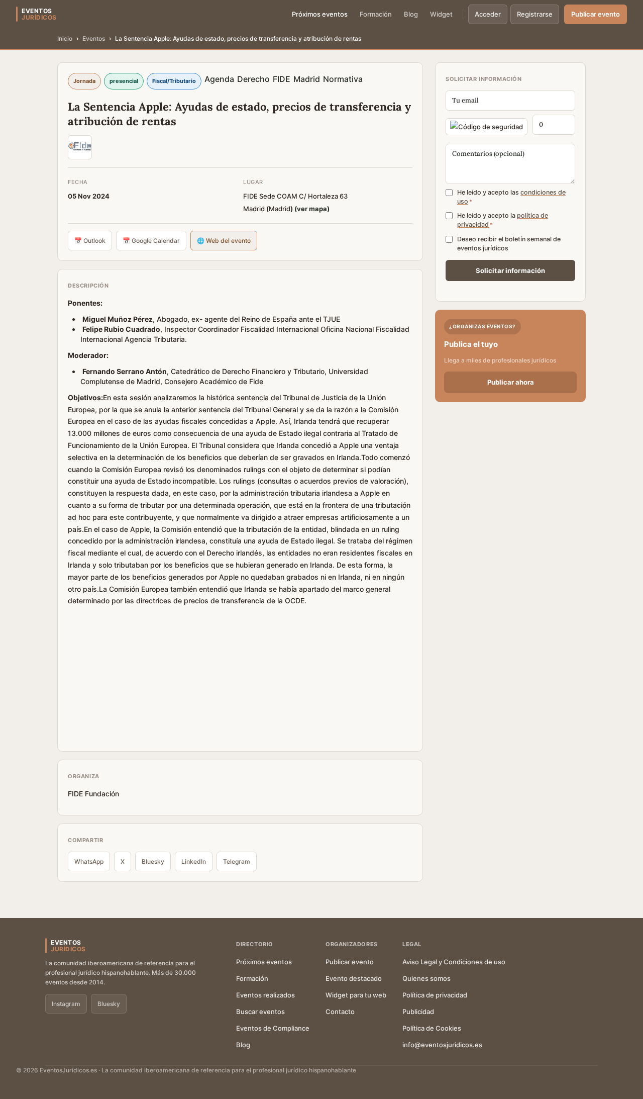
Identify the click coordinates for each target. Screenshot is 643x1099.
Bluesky (153, 861)
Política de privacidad (434, 995)
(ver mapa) (312, 209)
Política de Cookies (431, 1028)
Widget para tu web (356, 995)
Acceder (488, 14)
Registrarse (535, 14)
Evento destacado (354, 978)
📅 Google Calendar (151, 240)
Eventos (93, 38)
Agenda (219, 79)
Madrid (306, 79)
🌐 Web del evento (224, 240)
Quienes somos (426, 978)
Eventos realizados (265, 995)
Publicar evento (595, 14)
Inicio (64, 38)
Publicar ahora (510, 382)
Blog (411, 14)
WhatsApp (88, 861)
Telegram (236, 861)
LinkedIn (193, 861)
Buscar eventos (260, 1012)
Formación (376, 14)
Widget (441, 14)
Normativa (343, 79)
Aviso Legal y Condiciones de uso (453, 962)
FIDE (281, 79)
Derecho (253, 79)
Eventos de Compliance (272, 1028)
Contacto (340, 1012)
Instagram (66, 1004)
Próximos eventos (320, 14)
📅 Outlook (89, 240)
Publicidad (418, 1012)
